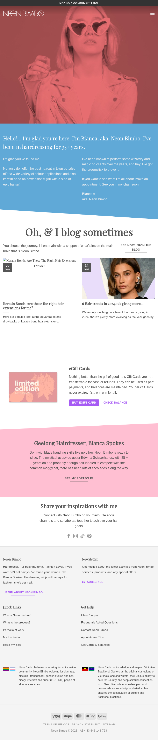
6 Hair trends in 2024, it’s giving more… (113, 304)
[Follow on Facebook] (68, 536)
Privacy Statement (86, 724)
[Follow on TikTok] (82, 536)
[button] (152, 13)
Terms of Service (56, 724)
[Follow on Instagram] (75, 536)
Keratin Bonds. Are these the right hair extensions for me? (33, 306)
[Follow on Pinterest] (89, 536)
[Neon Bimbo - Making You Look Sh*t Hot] (23, 13)
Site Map (109, 724)
